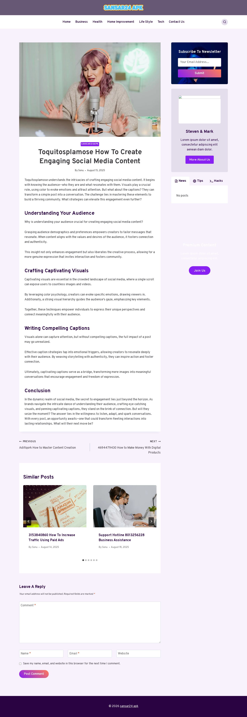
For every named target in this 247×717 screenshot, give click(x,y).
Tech (161, 22)
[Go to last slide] (28, 521)
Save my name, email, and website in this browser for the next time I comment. (71, 663)
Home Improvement (120, 22)
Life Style (146, 22)
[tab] (83, 560)
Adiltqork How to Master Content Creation (47, 445)
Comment (28, 605)
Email (74, 654)
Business (81, 22)
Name (26, 654)
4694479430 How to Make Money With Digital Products (129, 447)
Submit (199, 73)
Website (123, 654)
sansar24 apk (129, 706)
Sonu (81, 170)
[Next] (151, 521)
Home (67, 22)
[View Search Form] (224, 22)
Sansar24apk (89, 144)
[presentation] (55, 506)
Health (97, 22)
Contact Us (176, 22)
